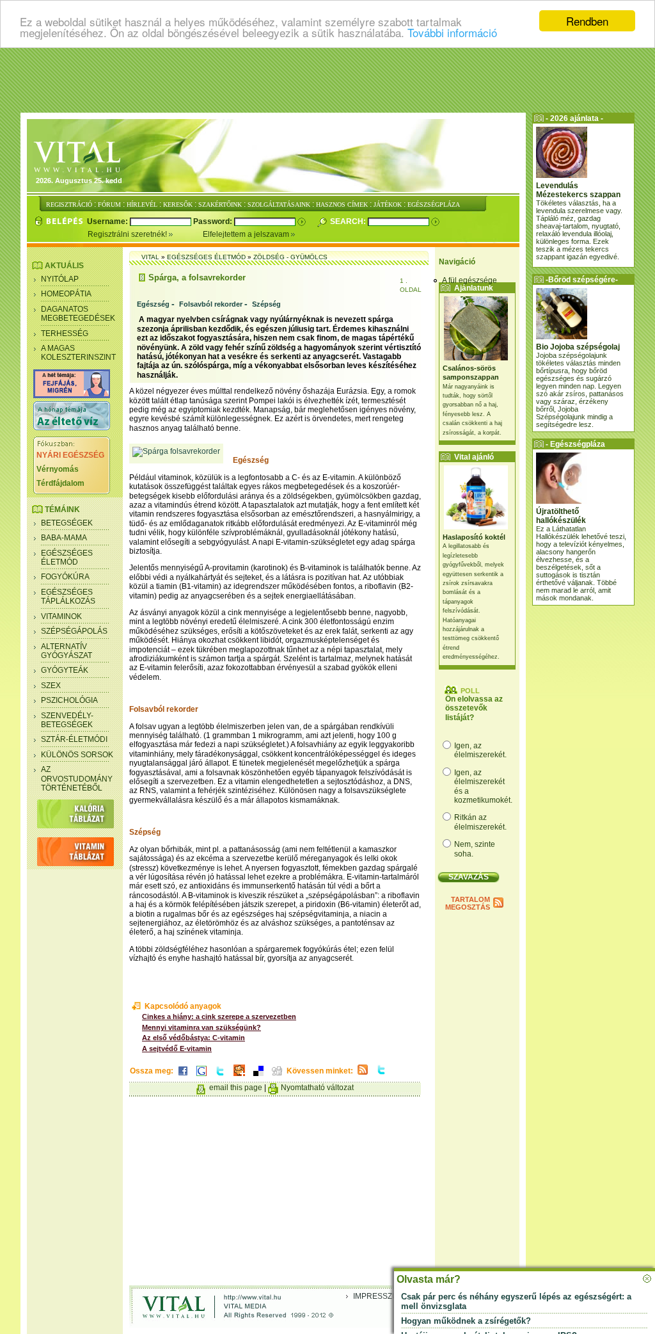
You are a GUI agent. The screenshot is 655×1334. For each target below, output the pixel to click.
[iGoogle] (201, 1076)
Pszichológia (69, 700)
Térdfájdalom (60, 483)
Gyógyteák (64, 670)
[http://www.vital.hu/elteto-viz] (71, 427)
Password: (213, 221)
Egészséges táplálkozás (68, 597)
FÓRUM (109, 204)
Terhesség (64, 333)
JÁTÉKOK (388, 204)
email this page (235, 1087)
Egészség (153, 304)
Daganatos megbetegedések (78, 314)
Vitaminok (61, 616)
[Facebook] (183, 1076)
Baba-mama (64, 537)
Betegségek (67, 522)
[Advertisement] (327, 80)
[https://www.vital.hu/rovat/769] (71, 395)
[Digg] (277, 1076)
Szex (51, 685)
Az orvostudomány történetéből (77, 778)
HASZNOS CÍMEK (342, 204)
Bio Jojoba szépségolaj (578, 346)
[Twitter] (220, 1076)
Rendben (587, 21)
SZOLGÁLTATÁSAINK (279, 204)
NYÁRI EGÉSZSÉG (70, 455)
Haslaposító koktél (474, 537)
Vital (150, 257)
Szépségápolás (74, 631)
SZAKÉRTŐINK (220, 204)
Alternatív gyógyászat (66, 651)
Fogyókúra (65, 576)
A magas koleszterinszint (78, 353)
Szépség (266, 304)
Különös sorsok (77, 754)
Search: (349, 221)
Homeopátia (66, 293)
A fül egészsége (469, 280)
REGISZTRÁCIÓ (69, 204)
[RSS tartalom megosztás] (362, 1075)
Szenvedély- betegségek (67, 720)
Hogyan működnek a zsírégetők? (466, 1321)
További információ (452, 32)
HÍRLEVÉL (142, 204)
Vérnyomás (57, 469)
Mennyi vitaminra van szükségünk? (201, 1027)
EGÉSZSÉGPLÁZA (433, 204)
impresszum (378, 1296)
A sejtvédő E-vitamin (177, 1048)
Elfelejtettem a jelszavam (247, 234)
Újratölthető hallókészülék (561, 516)
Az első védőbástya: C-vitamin (193, 1037)
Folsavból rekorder (210, 304)
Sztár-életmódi (74, 739)
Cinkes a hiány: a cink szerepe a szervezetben (219, 1016)
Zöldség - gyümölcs (290, 257)
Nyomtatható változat (317, 1087)
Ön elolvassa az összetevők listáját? (474, 708)
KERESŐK (178, 204)
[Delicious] (258, 1076)
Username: (108, 221)
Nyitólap (60, 279)
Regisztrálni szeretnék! (128, 234)
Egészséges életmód (67, 558)
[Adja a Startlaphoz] (239, 1076)
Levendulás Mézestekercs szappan (578, 190)
